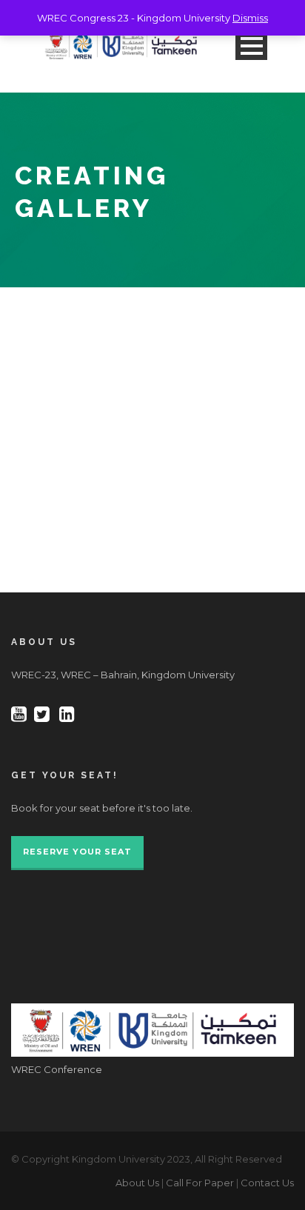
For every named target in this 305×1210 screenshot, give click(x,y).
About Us (137, 1183)
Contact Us (267, 1183)
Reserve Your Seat (77, 851)
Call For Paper (200, 1183)
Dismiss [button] (250, 18)
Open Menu (251, 45)
